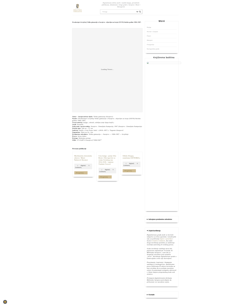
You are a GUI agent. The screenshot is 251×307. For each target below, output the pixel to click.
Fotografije (150, 44)
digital (83, 165)
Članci (149, 36)
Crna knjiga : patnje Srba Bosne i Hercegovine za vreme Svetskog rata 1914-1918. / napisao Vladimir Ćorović (107, 160)
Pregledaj (82, 173)
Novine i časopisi (152, 31)
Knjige (149, 27)
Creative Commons (158, 241)
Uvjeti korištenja (155, 231)
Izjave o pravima (166, 239)
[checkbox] (5, 302)
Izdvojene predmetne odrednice (160, 219)
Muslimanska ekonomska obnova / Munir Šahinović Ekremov (83, 158)
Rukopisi (150, 40)
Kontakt (151, 295)
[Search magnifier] (140, 11)
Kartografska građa (153, 49)
